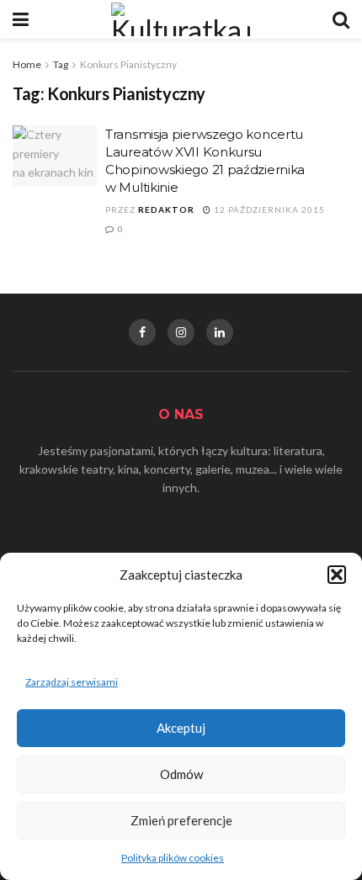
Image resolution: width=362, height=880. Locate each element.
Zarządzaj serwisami (71, 682)
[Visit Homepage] (181, 19)
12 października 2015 (268, 209)
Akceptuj (181, 727)
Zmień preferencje (181, 820)
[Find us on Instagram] (181, 332)
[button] (336, 574)
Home (27, 64)
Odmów (181, 774)
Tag (60, 64)
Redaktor (166, 209)
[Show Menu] (21, 19)
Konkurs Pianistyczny (128, 64)
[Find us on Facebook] (142, 332)
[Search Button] (341, 19)
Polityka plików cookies (172, 857)
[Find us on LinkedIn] (219, 332)
